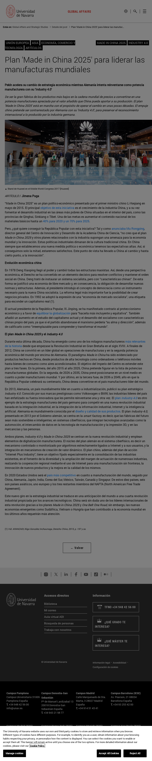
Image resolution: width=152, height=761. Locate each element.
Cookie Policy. (37, 745)
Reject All (135, 753)
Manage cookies (15, 753)
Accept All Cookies (109, 753)
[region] (76, 743)
